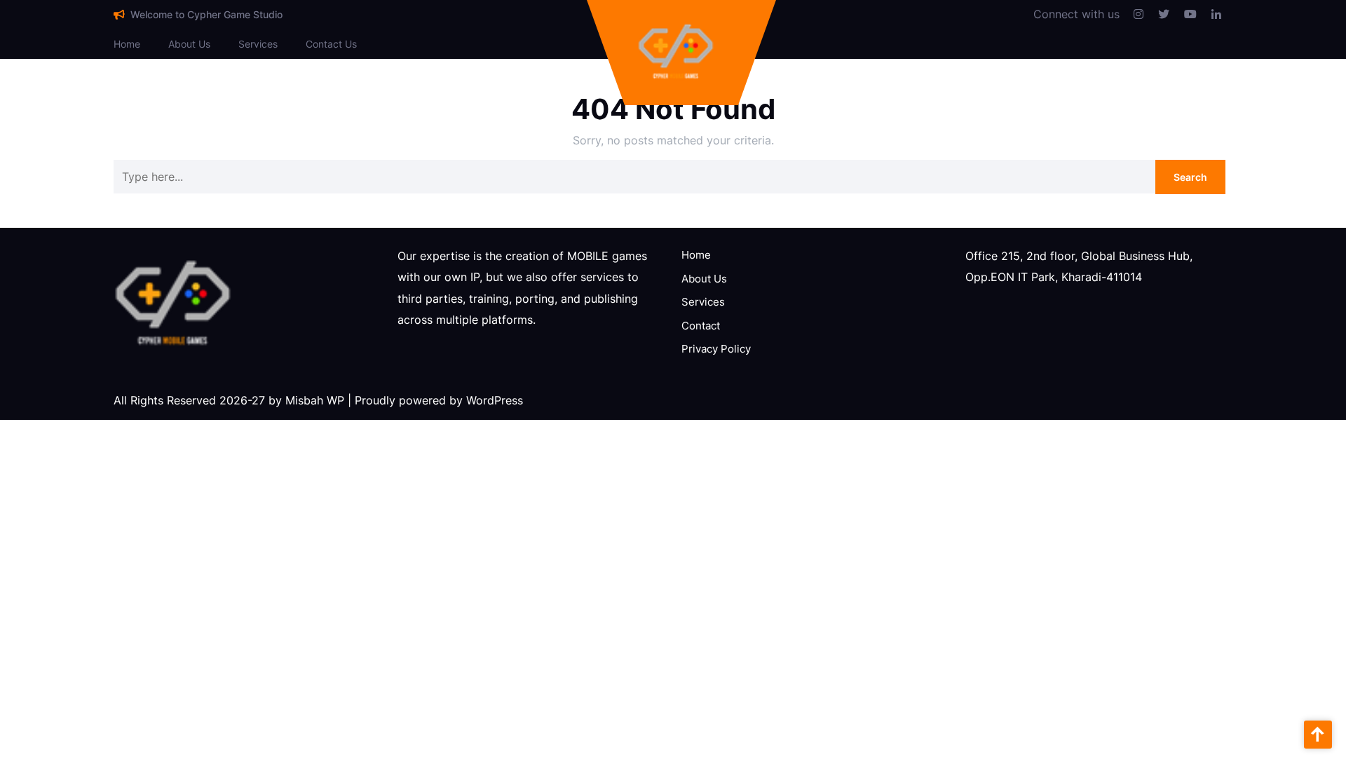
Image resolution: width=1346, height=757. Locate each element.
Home (127, 44)
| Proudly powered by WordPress (435, 400)
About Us (189, 44)
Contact (700, 325)
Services (258, 44)
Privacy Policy (716, 348)
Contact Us (331, 44)
